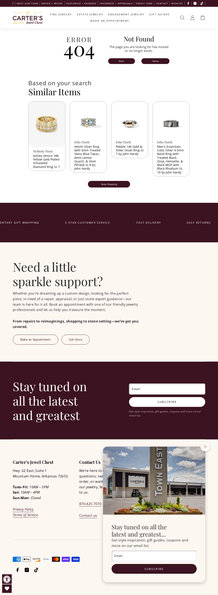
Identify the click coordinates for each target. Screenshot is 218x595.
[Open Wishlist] (7, 588)
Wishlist (177, 3)
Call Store (75, 339)
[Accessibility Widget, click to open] (7, 579)
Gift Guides (159, 14)
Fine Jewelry (61, 14)
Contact (162, 3)
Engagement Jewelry (126, 14)
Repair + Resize (52, 3)
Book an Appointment (109, 20)
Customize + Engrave (81, 3)
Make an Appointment (35, 339)
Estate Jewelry (90, 14)
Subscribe (154, 569)
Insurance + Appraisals (116, 3)
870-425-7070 (90, 503)
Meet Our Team (27, 3)
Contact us (88, 515)
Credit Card (144, 3)
